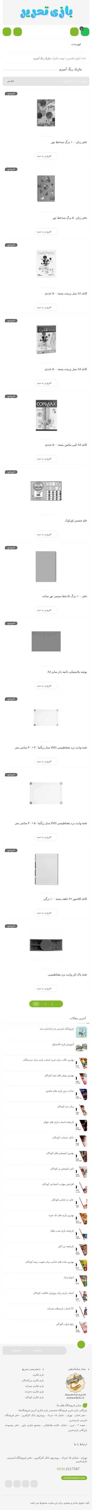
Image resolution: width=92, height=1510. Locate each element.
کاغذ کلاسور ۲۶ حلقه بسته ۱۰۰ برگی (65, 899)
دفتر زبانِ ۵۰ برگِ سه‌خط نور (70, 217)
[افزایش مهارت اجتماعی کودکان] (81, 1187)
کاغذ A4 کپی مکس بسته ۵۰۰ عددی (66, 444)
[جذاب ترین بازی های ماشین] (81, 1094)
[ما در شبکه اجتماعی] (7, 31)
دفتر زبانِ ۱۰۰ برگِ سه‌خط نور (69, 142)
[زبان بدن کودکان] (81, 1110)
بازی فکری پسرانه (34, 1386)
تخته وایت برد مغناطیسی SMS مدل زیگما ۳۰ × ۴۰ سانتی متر (51, 747)
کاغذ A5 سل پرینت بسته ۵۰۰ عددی (66, 293)
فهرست (76, 44)
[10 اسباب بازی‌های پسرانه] (81, 1312)
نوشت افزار (59, 58)
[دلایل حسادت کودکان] (81, 1141)
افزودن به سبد (44, 156)
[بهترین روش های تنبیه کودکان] (81, 1079)
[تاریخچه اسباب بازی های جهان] (81, 1125)
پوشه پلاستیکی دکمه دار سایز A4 (67, 671)
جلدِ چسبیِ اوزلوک (76, 520)
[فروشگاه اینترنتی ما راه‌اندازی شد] (81, 1032)
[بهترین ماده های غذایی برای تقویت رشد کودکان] (81, 1265)
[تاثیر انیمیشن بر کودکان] (81, 1172)
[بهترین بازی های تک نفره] (81, 1218)
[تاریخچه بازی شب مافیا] (81, 1234)
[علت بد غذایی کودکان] (81, 1203)
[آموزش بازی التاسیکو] (81, 1047)
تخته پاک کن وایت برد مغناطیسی (67, 974)
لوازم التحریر (73, 58)
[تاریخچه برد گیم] (81, 1249)
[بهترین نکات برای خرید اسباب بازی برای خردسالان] (81, 1063)
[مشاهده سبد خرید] (85, 32)
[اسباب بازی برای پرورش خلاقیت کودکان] (81, 1296)
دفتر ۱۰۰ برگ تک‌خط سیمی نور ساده (64, 596)
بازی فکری (38, 1374)
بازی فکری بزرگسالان (33, 1380)
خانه (84, 58)
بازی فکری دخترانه (34, 1391)
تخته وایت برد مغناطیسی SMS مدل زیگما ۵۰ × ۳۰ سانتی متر (51, 823)
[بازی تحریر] (46, 12)
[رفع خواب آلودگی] (81, 1327)
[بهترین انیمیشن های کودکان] (81, 1156)
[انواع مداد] (81, 1281)
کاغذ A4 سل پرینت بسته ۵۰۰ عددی (66, 369)
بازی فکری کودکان (34, 1397)
